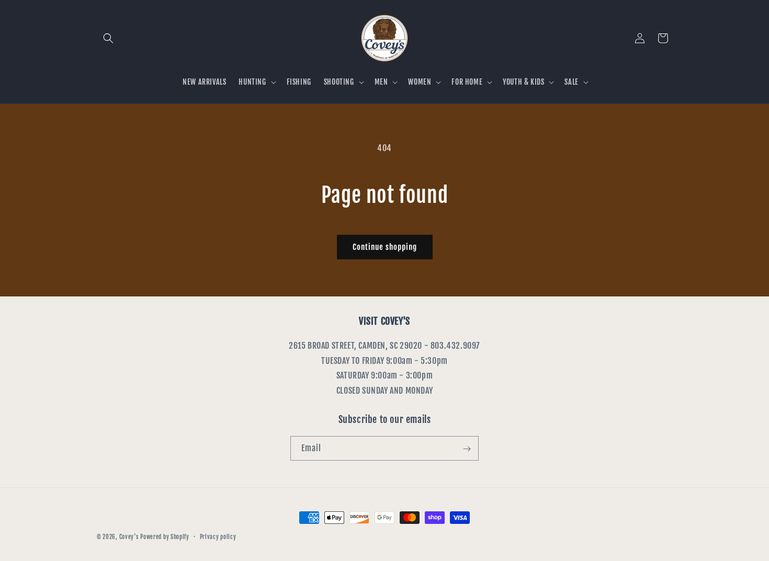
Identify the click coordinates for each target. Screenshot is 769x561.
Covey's (129, 537)
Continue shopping (385, 247)
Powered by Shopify (164, 537)
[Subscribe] (466, 449)
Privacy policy (218, 536)
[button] (108, 38)
